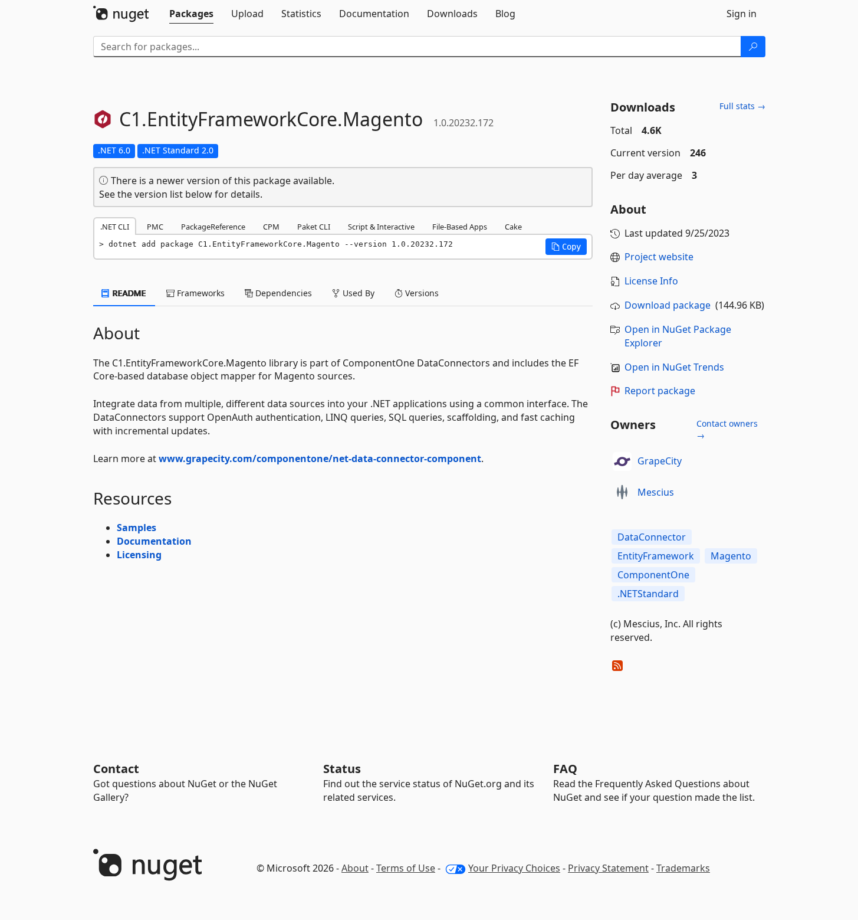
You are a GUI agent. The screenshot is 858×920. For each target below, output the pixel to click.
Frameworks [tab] (200, 293)
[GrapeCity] (622, 461)
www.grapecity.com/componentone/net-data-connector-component (320, 458)
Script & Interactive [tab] (381, 226)
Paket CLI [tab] (313, 226)
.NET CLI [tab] (114, 226)
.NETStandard (648, 593)
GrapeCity (659, 460)
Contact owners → (727, 429)
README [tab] (128, 293)
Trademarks (683, 868)
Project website (658, 256)
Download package (667, 305)
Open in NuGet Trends (674, 367)
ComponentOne (653, 574)
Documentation (154, 541)
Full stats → (742, 106)
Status (342, 769)
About (355, 868)
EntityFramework (655, 555)
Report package (659, 390)
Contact (116, 769)
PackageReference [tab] (213, 226)
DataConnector (651, 537)
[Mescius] (622, 492)
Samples (136, 527)
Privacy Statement (608, 868)
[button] (566, 246)
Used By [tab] (357, 293)
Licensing (139, 554)
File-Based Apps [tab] (459, 226)
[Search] (753, 46)
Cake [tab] (513, 226)
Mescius (655, 492)
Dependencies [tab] (282, 293)
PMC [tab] (155, 226)
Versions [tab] (421, 293)
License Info (651, 280)
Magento (731, 555)
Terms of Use (405, 868)
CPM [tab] (271, 226)
